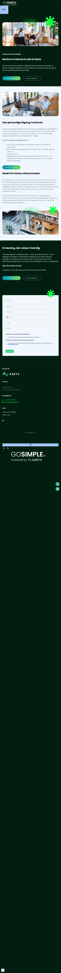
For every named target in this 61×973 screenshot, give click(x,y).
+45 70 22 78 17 (10, 400)
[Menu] (4, 10)
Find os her (6, 415)
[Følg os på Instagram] (8, 448)
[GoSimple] (10, 7)
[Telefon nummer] (57, 484)
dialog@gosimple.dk (12, 402)
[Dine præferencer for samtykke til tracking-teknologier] (2, 970)
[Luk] (30, 444)
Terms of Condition (9, 412)
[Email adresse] (57, 489)
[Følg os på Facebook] (2, 420)
